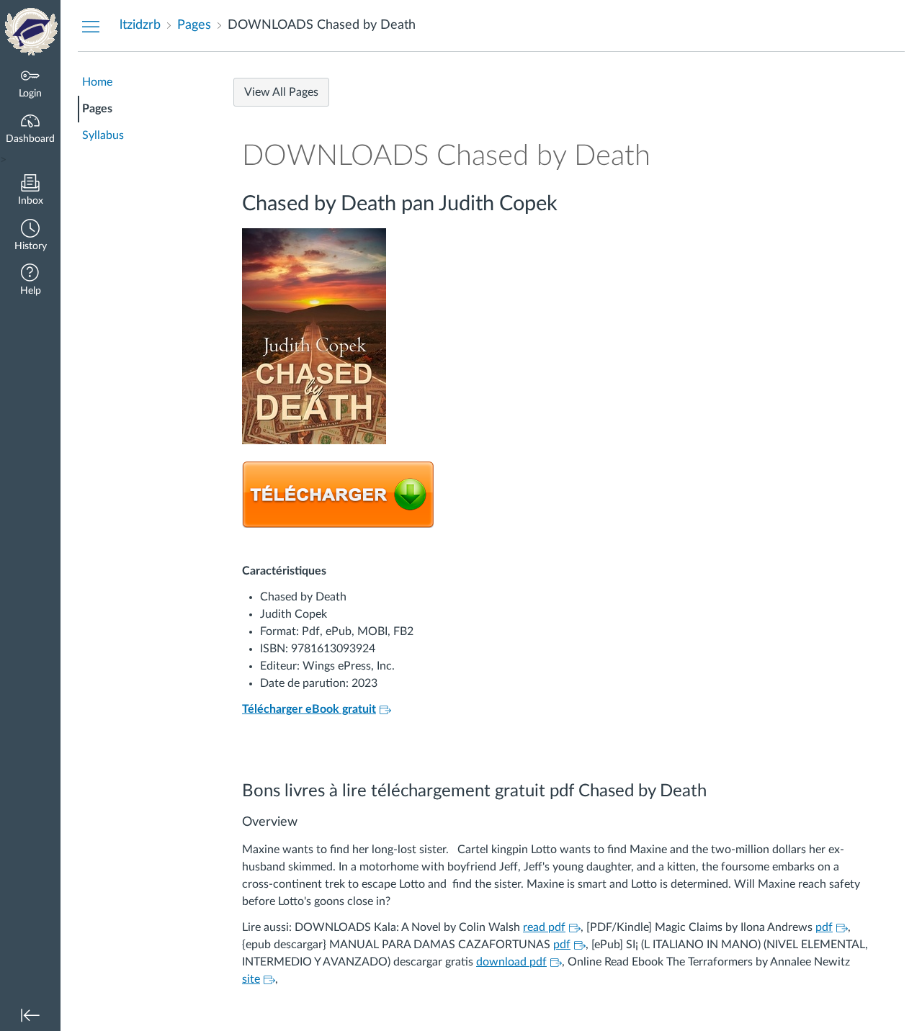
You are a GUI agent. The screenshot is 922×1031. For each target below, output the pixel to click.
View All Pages (281, 92)
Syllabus (103, 135)
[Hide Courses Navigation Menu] (91, 26)
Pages (97, 108)
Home (97, 82)
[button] (30, 236)
